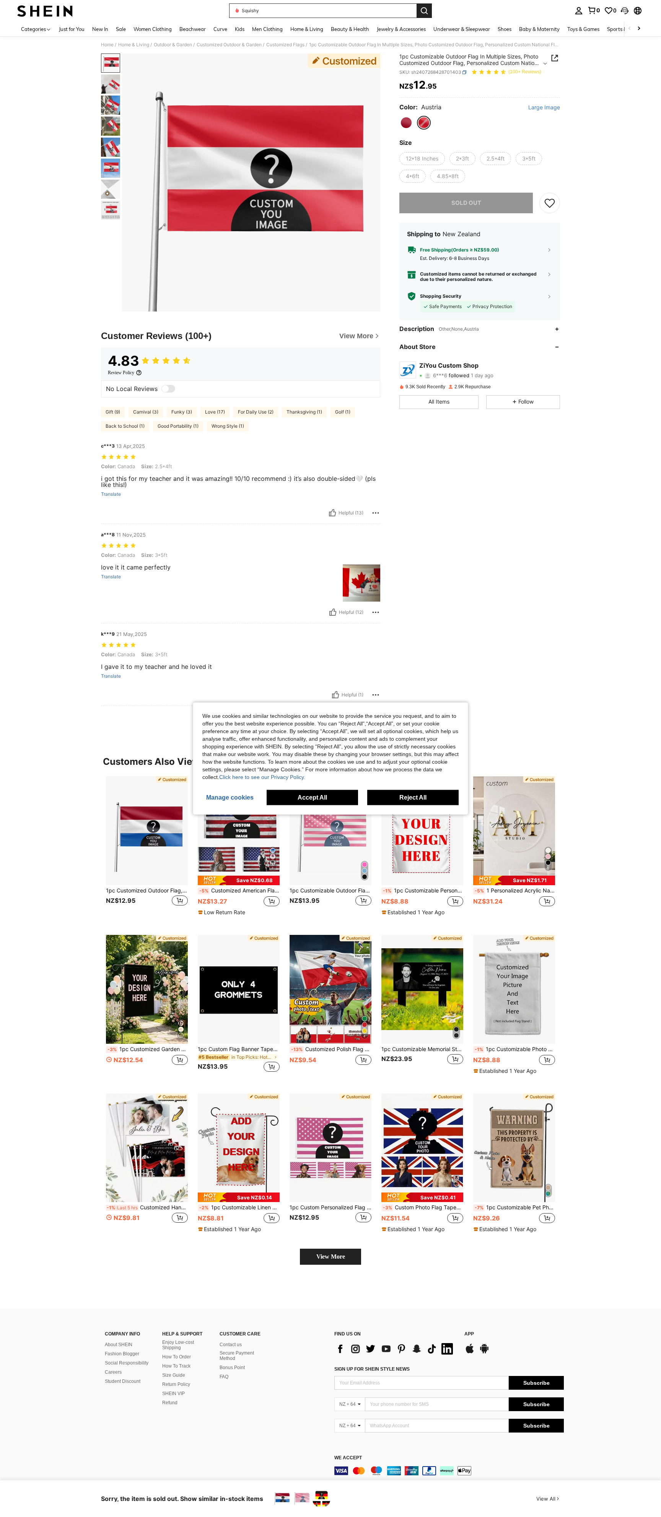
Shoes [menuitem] (504, 29)
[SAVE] (549, 203)
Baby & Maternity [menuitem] (539, 29)
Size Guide (173, 1375)
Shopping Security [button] (440, 296)
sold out (466, 202)
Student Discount (122, 1381)
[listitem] (147, 849)
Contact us (231, 1344)
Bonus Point (232, 1367)
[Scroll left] (629, 28)
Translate (111, 494)
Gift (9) (113, 412)
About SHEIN (118, 1344)
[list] (395, 1349)
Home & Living (133, 44)
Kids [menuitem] (239, 29)
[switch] (168, 389)
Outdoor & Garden (173, 44)
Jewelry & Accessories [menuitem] (401, 29)
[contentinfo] (449, 1470)
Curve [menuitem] (220, 29)
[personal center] (578, 10)
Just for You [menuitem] (72, 29)
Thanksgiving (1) (304, 412)
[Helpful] (332, 513)
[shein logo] (45, 10)
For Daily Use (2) (256, 412)
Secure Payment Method (237, 1355)
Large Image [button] (544, 107)
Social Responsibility (126, 1363)
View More (330, 1256)
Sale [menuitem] (121, 29)
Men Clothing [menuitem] (267, 29)
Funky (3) (181, 412)
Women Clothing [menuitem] (153, 29)
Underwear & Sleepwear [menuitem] (461, 29)
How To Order (176, 1357)
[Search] (424, 10)
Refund (169, 1402)
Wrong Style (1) (228, 426)
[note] (239, 880)
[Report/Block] (375, 513)
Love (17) (215, 412)
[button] (624, 10)
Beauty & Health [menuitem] (350, 29)
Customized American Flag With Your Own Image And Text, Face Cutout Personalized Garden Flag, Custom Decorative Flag (239, 890)
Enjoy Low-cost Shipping (178, 1345)
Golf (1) (342, 412)
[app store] (469, 1352)
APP (469, 1334)
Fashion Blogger (122, 1353)
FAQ (224, 1376)
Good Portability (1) (178, 426)
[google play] (484, 1352)
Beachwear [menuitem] (192, 29)
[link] (593, 10)
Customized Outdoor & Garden (229, 44)
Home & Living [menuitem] (306, 29)
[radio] (406, 123)
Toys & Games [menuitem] (583, 29)
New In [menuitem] (100, 29)
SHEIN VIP (173, 1393)
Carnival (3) (145, 412)
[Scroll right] (638, 28)
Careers (113, 1372)
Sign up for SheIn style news (372, 1369)
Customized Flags (285, 44)
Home (107, 44)
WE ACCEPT (348, 1457)
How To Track (176, 1366)
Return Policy (176, 1384)
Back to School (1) (125, 426)
